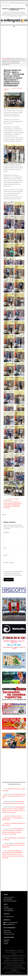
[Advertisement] (14, 43)
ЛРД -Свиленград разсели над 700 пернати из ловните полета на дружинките (13, 845)
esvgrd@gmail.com (10, 924)
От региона (16, 499)
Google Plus (7, 940)
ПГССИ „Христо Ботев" (16, 503)
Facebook (6, 941)
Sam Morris (7, 816)
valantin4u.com (19, 972)
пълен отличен (7, 504)
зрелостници (7, 503)
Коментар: (7, 532)
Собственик (7, 930)
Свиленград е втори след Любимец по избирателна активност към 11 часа (13, 796)
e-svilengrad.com (12, 950)
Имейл (6, 555)
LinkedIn (6, 943)
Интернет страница (9, 562)
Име (5, 547)
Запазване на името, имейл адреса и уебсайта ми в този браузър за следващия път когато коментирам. (13, 573)
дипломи (17, 502)
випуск (12, 502)
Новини (11, 499)
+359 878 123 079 (9, 916)
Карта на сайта (7, 932)
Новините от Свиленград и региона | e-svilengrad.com (14, 9)
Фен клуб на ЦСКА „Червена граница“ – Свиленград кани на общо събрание (12, 817)
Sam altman (7, 823)
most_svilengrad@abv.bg (11, 922)
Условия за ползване (9, 934)
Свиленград (7, 500)
